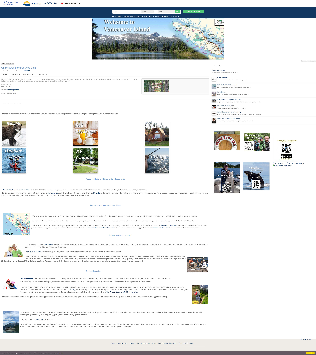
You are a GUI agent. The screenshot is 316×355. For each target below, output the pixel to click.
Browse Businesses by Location (308, 61)
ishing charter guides (34, 251)
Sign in (220, 65)
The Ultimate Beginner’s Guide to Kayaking (122, 292)
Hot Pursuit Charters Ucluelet (225, 106)
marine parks (40, 319)
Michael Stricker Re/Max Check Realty (228, 118)
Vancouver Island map (169, 225)
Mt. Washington (27, 278)
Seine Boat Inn (221, 92)
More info (60, 353)
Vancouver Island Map (125, 16)
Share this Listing (28, 74)
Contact (191, 343)
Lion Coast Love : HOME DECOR (227, 85)
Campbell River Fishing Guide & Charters (229, 99)
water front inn (93, 228)
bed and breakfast (107, 228)
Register (215, 65)
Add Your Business (193, 11)
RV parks (96, 193)
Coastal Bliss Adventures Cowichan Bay (229, 112)
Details (5, 74)
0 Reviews (27, 70)
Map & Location (15, 74)
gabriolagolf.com (13, 90)
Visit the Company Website (8, 63)
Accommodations (154, 16)
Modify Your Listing (163, 343)
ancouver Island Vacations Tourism (16, 190)
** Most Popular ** (175, 16)
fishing (72, 289)
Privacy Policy (172, 343)
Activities (165, 16)
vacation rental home (161, 228)
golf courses (49, 244)
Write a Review (42, 74)
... (237, 72)
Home (114, 16)
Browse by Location (140, 16)
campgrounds (52, 193)
